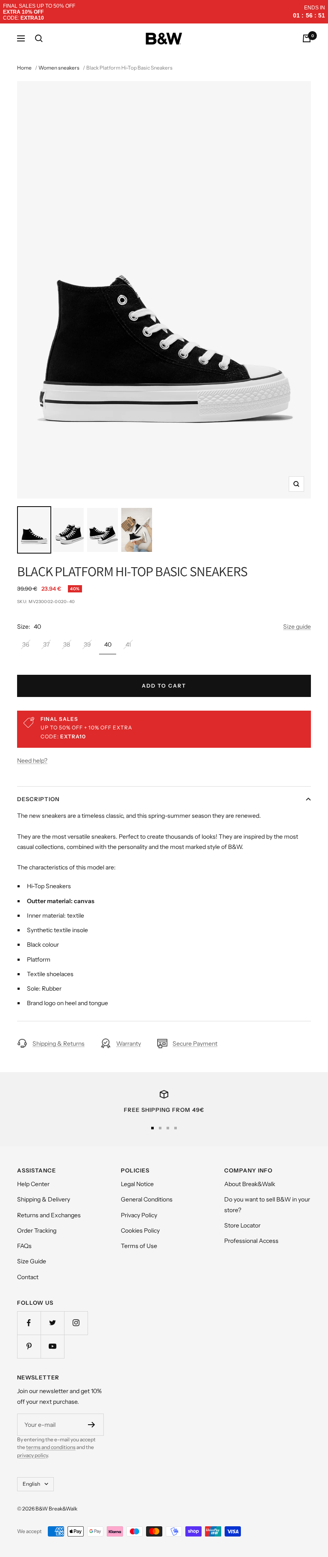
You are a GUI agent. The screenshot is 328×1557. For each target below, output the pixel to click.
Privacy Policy (139, 1215)
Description (38, 799)
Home (24, 67)
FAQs (24, 1246)
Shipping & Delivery (43, 1199)
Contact (27, 1277)
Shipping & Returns (58, 1043)
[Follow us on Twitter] (52, 1323)
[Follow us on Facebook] (29, 1323)
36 (25, 644)
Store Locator (242, 1225)
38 (66, 644)
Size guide (297, 626)
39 (87, 644)
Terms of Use (139, 1246)
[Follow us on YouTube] (52, 1346)
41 (128, 644)
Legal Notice (137, 1184)
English (31, 1484)
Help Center (33, 1184)
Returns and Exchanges (49, 1215)
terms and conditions (51, 1447)
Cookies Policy (140, 1230)
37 (46, 644)
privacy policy (32, 1455)
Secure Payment (195, 1043)
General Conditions (147, 1199)
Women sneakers (58, 67)
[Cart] (306, 38)
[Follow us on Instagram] (76, 1323)
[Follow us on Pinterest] (29, 1346)
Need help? (32, 760)
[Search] (39, 38)
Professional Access (251, 1241)
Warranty (128, 1043)
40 (107, 644)
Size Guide (31, 1261)
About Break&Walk (249, 1184)
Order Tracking (36, 1230)
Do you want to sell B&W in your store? (267, 1204)
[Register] (91, 1425)
